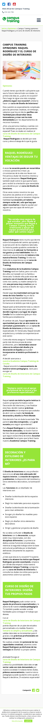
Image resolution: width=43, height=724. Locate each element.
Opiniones (12, 28)
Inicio (4, 28)
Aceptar (28, 721)
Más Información (17, 721)
